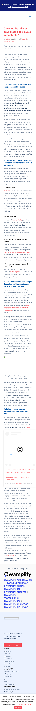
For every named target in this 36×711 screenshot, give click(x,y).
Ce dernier (7, 191)
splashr (18, 483)
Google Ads (14, 41)
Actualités (24, 39)
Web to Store (8, 659)
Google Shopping (9, 664)
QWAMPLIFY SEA (12, 601)
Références (7, 674)
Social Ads (7, 654)
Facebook (7, 41)
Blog (5, 679)
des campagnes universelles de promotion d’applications (16, 307)
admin (8, 39)
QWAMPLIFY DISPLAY (17, 583)
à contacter (10, 555)
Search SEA (7, 651)
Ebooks (6, 681)
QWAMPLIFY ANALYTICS (16, 604)
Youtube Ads (8, 666)
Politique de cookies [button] (25, 704)
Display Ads (7, 656)
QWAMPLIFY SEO (12, 589)
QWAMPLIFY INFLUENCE (16, 607)
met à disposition (15, 272)
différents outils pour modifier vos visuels (17, 252)
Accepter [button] (18, 707)
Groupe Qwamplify (9, 684)
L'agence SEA (8, 676)
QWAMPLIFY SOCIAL (14, 586)
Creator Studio (17, 220)
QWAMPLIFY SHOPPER (15, 592)
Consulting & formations (11, 671)
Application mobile (9, 661)
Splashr (27, 427)
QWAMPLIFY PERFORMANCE (18, 580)
